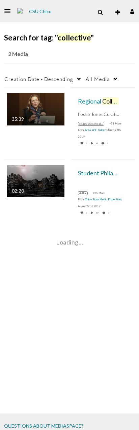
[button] (9, 11)
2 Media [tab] (18, 54)
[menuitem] (100, 12)
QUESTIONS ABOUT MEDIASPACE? (43, 426)
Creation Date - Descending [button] (38, 79)
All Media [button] (98, 79)
